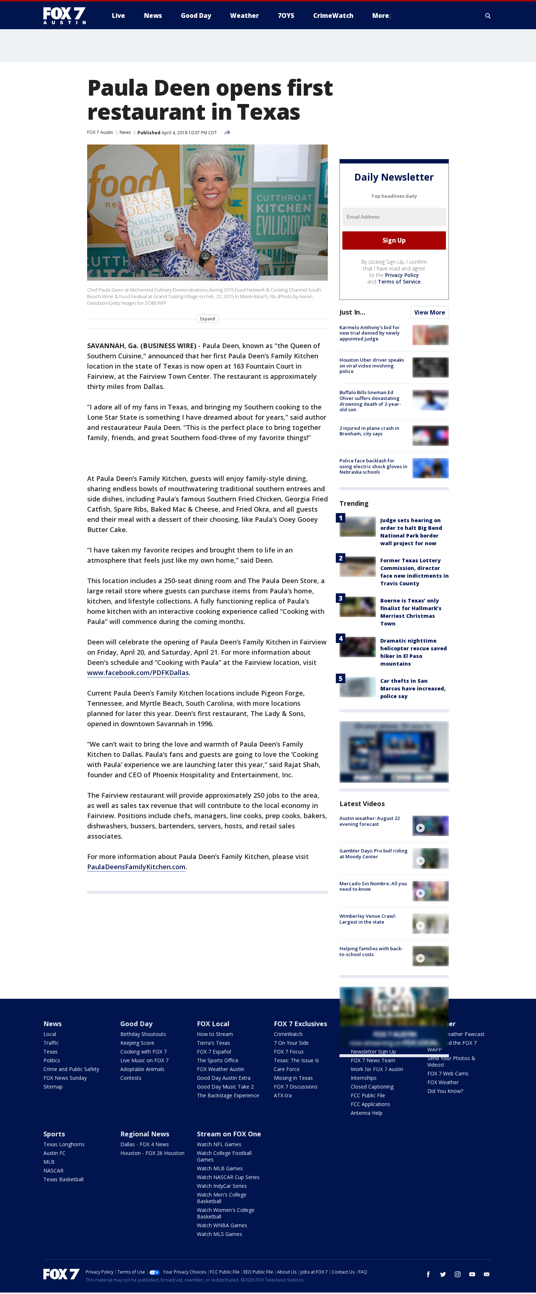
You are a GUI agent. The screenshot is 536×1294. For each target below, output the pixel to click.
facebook (428, 1274)
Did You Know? (445, 1090)
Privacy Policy (402, 274)
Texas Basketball (63, 1179)
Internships (364, 1077)
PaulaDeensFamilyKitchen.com (136, 866)
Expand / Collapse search (488, 15)
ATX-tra (283, 1095)
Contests (130, 1077)
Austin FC (54, 1152)
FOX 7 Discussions (296, 1086)
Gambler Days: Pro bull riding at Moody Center (373, 853)
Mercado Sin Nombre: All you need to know (373, 886)
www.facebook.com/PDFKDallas (138, 672)
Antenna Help (366, 1112)
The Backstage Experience (228, 1095)
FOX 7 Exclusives (300, 1023)
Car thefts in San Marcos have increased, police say (413, 688)
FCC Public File (368, 1095)
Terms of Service (399, 281)
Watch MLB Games (220, 1168)
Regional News (144, 1133)
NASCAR (53, 1170)
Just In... (352, 312)
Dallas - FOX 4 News (144, 1144)
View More (429, 312)
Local (49, 1034)
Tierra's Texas (213, 1042)
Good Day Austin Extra (223, 1077)
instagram (457, 1274)
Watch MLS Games (219, 1234)
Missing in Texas (293, 1077)
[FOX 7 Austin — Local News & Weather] (67, 15)
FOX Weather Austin (220, 1069)
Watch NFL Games (219, 1144)
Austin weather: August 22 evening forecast (369, 821)
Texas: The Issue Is (296, 1060)
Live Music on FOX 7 (144, 1060)
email (487, 1274)
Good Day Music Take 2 (225, 1086)
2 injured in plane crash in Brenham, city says (369, 431)
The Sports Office (217, 1060)
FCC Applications (370, 1104)
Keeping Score (137, 1042)
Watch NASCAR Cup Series (228, 1177)
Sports (54, 1133)
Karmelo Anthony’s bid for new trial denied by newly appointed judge (369, 333)
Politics (51, 1060)
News (125, 132)
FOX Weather (443, 1082)
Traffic (51, 1042)
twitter (443, 1274)
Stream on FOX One (229, 1133)
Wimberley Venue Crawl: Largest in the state (367, 919)
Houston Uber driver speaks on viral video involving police (371, 365)
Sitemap (53, 1086)
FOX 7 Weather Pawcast (456, 1034)
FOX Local (213, 1023)
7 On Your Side (291, 1042)
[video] (430, 826)
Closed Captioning (372, 1086)
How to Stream (215, 1034)
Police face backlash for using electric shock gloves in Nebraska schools (373, 466)
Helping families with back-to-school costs (371, 951)
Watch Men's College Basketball (221, 1198)
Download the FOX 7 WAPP (452, 1046)
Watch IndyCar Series (222, 1185)
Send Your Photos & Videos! (451, 1061)
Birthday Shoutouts (143, 1034)
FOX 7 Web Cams (448, 1073)
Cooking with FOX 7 (143, 1051)
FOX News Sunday (65, 1077)
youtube (472, 1274)
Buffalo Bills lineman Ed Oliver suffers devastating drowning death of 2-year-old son (370, 401)
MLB (49, 1161)
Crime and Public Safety (71, 1069)
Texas (50, 1051)
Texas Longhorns (64, 1144)
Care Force (287, 1069)
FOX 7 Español (214, 1051)
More (380, 15)
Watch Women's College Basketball (226, 1213)
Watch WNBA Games (222, 1225)
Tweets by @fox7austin (371, 1066)
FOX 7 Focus (289, 1051)
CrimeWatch (288, 1034)
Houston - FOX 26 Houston (152, 1152)
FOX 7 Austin (100, 132)
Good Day (136, 1023)
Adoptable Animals (142, 1069)
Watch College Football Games (224, 1156)
